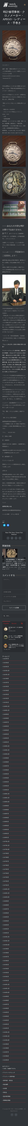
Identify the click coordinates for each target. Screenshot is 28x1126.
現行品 (5, 1091)
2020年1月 (6, 741)
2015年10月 (6, 944)
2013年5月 (6, 1059)
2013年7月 (6, 1051)
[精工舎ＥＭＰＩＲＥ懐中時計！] (6, 627)
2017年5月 (6, 868)
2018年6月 (6, 817)
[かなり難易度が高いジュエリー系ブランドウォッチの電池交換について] (6, 644)
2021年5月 (6, 685)
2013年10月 (6, 1039)
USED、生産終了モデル (9, 1068)
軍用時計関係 (6, 1099)
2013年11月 (6, 1035)
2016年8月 (6, 904)
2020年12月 (6, 705)
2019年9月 (6, 757)
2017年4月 (6, 872)
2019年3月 (6, 781)
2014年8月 (6, 999)
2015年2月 (6, 976)
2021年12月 (6, 670)
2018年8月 (6, 809)
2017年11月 (6, 844)
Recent (14, 623)
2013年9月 (6, 1043)
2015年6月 (6, 960)
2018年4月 (6, 825)
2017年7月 (6, 860)
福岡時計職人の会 (7, 506)
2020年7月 (6, 721)
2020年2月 (6, 737)
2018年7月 (6, 813)
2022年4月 (6, 662)
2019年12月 (6, 745)
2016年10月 (6, 896)
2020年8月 (6, 717)
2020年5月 (6, 725)
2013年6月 (6, 1055)
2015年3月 (6, 972)
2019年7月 (6, 765)
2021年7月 (6, 682)
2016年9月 (6, 900)
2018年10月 (6, 801)
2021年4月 (6, 689)
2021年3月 (6, 693)
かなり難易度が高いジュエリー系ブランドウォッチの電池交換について (16, 645)
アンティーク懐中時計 (9, 1076)
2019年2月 (6, 785)
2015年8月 (6, 952)
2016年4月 (6, 920)
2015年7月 (6, 956)
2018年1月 (6, 836)
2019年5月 (6, 773)
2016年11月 (6, 892)
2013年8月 (6, 1047)
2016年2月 (6, 928)
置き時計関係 (6, 1095)
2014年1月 (6, 1027)
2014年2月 (6, 1023)
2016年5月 (6, 916)
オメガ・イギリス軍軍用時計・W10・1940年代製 (16, 636)
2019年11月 (6, 749)
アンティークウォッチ (9, 1072)
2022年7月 (6, 658)
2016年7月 (6, 908)
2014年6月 (6, 1007)
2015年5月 (6, 964)
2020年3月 (6, 733)
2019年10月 (6, 753)
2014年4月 (6, 1015)
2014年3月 (6, 1019)
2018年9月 (6, 805)
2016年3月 (6, 924)
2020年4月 (6, 729)
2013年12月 (6, 1031)
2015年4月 (6, 968)
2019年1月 (6, 789)
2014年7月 (6, 1003)
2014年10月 (6, 991)
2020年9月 (6, 713)
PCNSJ (21, 1108)
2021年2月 (6, 697)
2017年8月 (6, 856)
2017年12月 (6, 840)
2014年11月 (6, 987)
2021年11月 (6, 674)
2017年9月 (6, 852)
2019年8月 (6, 761)
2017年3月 (6, 876)
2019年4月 (6, 777)
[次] (25, 559)
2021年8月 (6, 678)
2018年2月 (6, 833)
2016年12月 (6, 888)
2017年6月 (6, 864)
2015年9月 (6, 948)
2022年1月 (6, 666)
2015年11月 (6, 940)
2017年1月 (6, 884)
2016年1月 (6, 932)
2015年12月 (6, 936)
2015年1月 (6, 980)
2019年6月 (6, 769)
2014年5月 (6, 1011)
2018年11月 (6, 797)
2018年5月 (6, 821)
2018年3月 (6, 829)
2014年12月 (6, 984)
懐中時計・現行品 (8, 1079)
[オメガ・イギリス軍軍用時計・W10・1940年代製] (6, 635)
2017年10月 (6, 848)
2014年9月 (6, 995)
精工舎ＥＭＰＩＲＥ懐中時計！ (16, 627)
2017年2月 (6, 880)
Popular (6, 623)
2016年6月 (6, 912)
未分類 (5, 1087)
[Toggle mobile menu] (25, 5)
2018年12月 (6, 793)
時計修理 (5, 1083)
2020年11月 (6, 709)
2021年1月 (6, 701)
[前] (3, 559)
